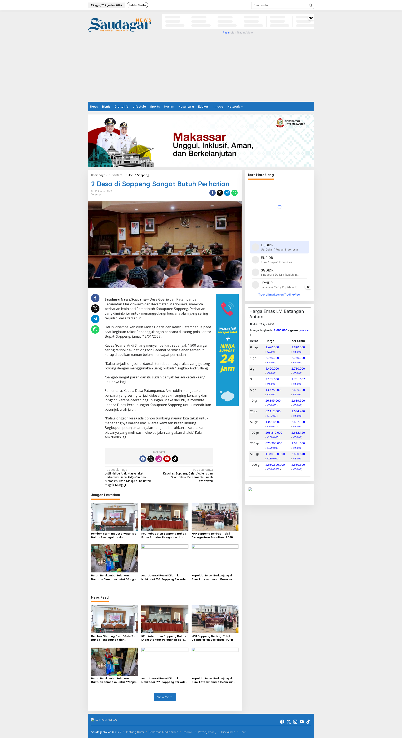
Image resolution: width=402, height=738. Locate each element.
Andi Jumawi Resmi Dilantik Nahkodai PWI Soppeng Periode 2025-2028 (163, 577)
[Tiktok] (175, 458)
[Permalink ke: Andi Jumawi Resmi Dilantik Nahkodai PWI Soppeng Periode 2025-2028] (164, 558)
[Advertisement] (201, 70)
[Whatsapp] (234, 193)
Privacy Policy (207, 732)
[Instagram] (158, 458)
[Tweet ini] (220, 193)
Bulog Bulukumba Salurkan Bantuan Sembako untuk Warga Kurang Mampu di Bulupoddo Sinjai (113, 577)
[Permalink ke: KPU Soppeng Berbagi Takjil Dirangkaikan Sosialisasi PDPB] (215, 516)
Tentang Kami (135, 732)
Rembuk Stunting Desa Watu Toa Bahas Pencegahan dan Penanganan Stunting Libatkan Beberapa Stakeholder (114, 535)
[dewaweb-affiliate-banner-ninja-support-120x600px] (227, 350)
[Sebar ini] (212, 193)
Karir (243, 732)
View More (165, 697)
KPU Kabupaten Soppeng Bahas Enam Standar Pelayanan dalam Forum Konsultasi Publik (164, 535)
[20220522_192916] (279, 494)
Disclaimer (228, 732)
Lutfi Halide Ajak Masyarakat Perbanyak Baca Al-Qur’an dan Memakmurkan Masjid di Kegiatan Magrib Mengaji (128, 477)
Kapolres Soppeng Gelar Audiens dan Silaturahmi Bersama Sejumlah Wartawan (188, 475)
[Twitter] (150, 458)
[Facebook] (142, 458)
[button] (310, 5)
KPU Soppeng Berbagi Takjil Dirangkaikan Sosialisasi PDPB (212, 535)
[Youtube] (166, 458)
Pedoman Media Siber (163, 732)
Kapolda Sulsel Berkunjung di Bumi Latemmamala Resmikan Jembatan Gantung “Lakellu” (212, 577)
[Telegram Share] (227, 193)
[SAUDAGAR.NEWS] (119, 24)
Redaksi (188, 732)
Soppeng (96, 194)
